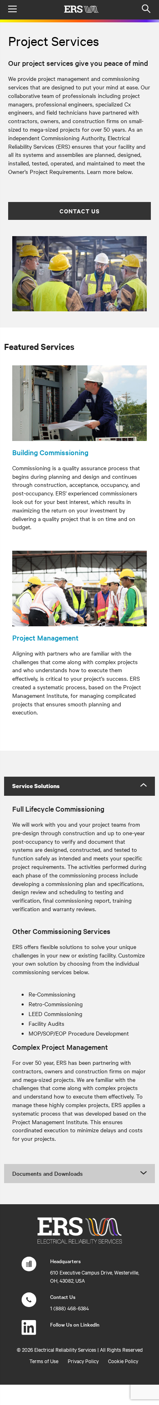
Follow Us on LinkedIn (74, 1324)
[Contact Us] (29, 1303)
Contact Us (79, 210)
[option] (79, 274)
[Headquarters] (29, 1268)
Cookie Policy (123, 1360)
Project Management (45, 637)
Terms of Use (43, 1360)
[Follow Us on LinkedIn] (29, 1331)
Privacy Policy (83, 1360)
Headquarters (65, 1260)
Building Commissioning (50, 452)
